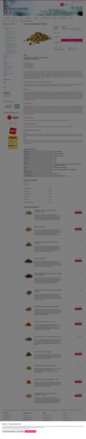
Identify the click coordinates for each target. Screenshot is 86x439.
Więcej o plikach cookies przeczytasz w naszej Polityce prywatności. (15, 428)
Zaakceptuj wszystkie (30, 431)
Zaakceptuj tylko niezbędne (9, 431)
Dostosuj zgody (20, 431)
